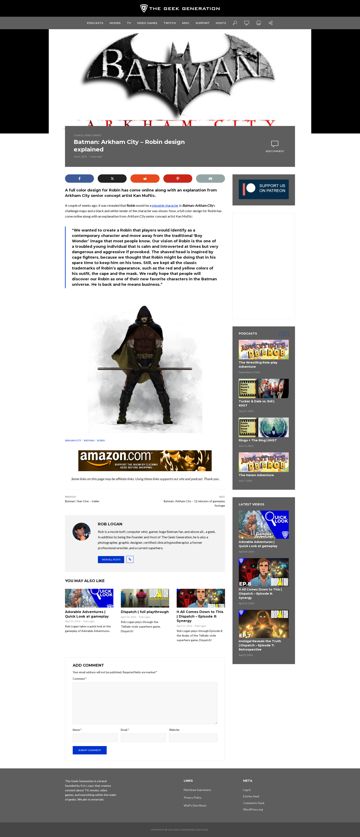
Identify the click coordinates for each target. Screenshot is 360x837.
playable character (165, 205)
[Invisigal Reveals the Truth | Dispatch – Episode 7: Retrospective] (264, 624)
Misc (185, 23)
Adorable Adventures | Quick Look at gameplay (87, 614)
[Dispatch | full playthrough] (145, 598)
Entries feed (251, 796)
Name (77, 729)
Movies (115, 23)
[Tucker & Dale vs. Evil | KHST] (264, 388)
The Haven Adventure (256, 475)
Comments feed (253, 803)
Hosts (221, 23)
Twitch (170, 23)
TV (129, 23)
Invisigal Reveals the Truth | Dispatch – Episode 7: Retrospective (260, 645)
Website (174, 729)
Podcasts (95, 23)
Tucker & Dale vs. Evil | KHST (256, 403)
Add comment (275, 151)
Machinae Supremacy (197, 790)
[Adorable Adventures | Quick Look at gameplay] (89, 598)
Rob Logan (89, 621)
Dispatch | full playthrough (145, 612)
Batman (89, 440)
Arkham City (73, 440)
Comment (79, 678)
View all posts (111, 559)
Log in (247, 790)
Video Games (147, 23)
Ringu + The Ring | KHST (258, 440)
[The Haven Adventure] (264, 462)
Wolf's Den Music (195, 805)
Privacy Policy (192, 797)
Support (203, 23)
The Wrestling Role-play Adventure (258, 365)
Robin (101, 440)
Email (125, 729)
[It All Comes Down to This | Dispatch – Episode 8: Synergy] (201, 598)
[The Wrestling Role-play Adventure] (264, 349)
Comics (78, 135)
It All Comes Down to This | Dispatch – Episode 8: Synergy (200, 616)
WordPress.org (253, 809)
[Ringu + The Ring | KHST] (264, 427)
